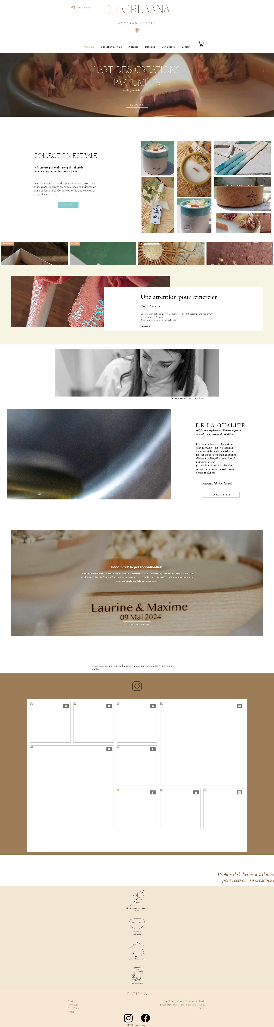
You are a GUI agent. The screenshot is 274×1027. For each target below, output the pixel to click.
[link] (202, 43)
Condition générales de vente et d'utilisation (185, 1001)
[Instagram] (128, 1018)
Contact (203, 1008)
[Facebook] (145, 1018)
